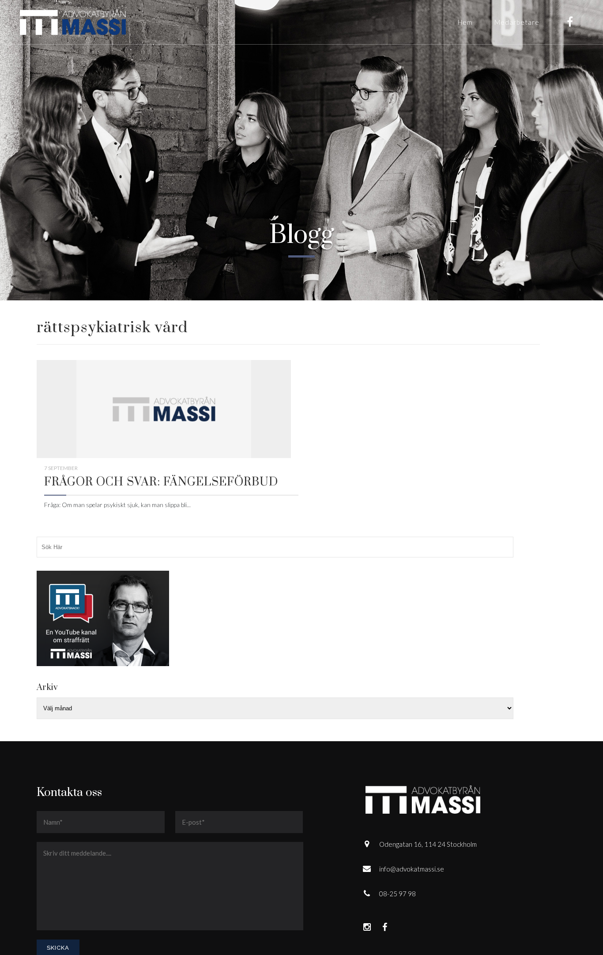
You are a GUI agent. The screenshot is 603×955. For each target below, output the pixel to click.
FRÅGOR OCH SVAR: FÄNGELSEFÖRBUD (161, 482)
